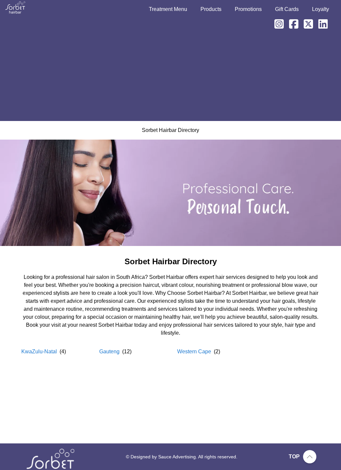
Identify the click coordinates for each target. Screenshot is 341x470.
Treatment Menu (168, 9)
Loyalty (320, 9)
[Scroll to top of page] (309, 456)
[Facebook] (291, 24)
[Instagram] (276, 24)
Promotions (248, 9)
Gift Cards (287, 9)
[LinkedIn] (320, 24)
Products (210, 9)
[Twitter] (305, 24)
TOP (294, 456)
